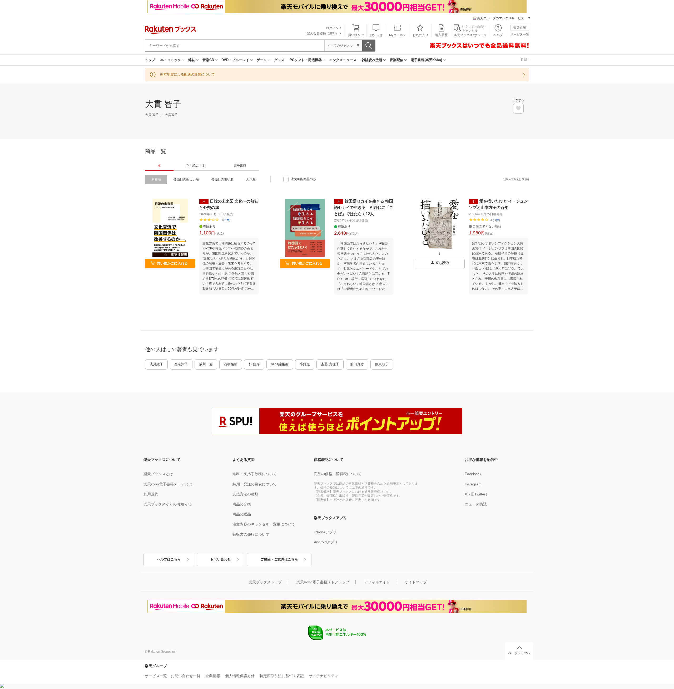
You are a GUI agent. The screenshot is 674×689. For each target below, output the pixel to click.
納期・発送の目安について (254, 484)
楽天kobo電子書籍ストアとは (167, 484)
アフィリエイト (377, 582)
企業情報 (212, 676)
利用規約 (150, 494)
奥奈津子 (181, 364)
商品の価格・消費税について (338, 474)
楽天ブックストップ (265, 582)
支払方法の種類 (245, 494)
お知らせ (376, 35)
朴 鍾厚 (254, 364)
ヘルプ (498, 35)
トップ (150, 60)
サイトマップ (416, 582)
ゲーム (261, 60)
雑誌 (191, 60)
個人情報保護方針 (240, 676)
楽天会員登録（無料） (323, 33)
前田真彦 (357, 364)
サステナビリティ (323, 676)
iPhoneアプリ (325, 532)
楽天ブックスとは (158, 474)
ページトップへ (519, 653)
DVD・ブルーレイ (235, 60)
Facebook (473, 474)
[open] (518, 108)
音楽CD (208, 60)
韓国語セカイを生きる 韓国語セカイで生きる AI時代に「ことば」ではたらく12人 (363, 207)
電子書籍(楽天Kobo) (426, 60)
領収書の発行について (250, 534)
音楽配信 (396, 60)
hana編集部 (280, 364)
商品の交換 (241, 504)
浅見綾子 (156, 364)
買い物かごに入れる (172, 263)
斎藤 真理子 (330, 364)
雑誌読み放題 (372, 60)
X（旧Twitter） (477, 494)
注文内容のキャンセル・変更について (263, 524)
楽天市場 (519, 27)
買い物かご (356, 35)
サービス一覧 (519, 34)
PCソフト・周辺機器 (306, 60)
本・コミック (170, 60)
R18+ (525, 60)
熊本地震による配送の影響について (187, 74)
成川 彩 (206, 364)
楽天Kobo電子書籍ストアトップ (322, 582)
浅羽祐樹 (230, 364)
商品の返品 (241, 514)
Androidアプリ (326, 542)
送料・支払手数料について (254, 474)
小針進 (305, 364)
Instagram (473, 484)
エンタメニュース (342, 60)
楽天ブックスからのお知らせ (167, 504)
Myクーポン (397, 35)
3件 (496, 220)
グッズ (279, 60)
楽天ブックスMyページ (470, 35)
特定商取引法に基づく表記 (282, 676)
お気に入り (420, 35)
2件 (226, 220)
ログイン (332, 28)
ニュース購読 (476, 504)
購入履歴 (441, 35)
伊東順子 (382, 364)
